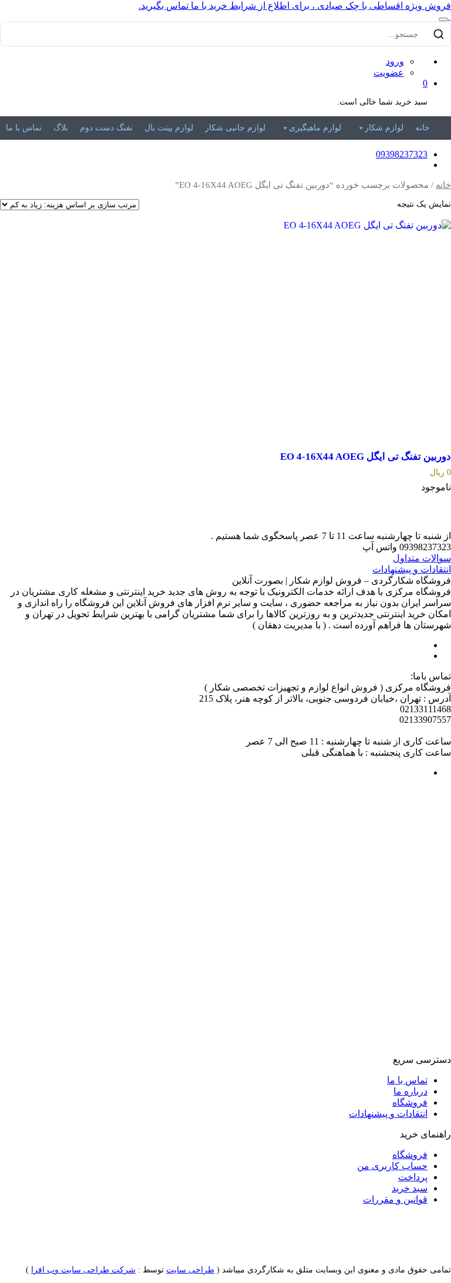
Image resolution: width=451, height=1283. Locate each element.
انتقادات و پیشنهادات (411, 569)
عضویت (388, 73)
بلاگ (60, 127)
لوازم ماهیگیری (315, 127)
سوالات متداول (422, 558)
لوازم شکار (384, 127)
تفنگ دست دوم (106, 127)
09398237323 (402, 154)
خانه (422, 127)
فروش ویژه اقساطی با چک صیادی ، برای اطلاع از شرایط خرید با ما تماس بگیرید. (295, 6)
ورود (395, 61)
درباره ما (410, 1091)
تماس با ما (24, 127)
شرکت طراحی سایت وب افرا (83, 1269)
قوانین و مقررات (395, 1199)
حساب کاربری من (392, 1166)
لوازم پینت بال (168, 127)
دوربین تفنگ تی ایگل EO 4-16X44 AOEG (365, 456)
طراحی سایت (190, 1269)
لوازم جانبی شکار (235, 127)
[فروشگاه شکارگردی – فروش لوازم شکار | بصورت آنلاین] (449, 16)
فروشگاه (410, 1102)
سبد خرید (410, 1188)
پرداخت (413, 1177)
